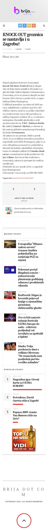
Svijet (28, 49)
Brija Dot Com (24, 491)
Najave (16, 394)
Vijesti (21, 343)
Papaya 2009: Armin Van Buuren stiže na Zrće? (25, 415)
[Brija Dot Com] (24, 10)
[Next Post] (34, 188)
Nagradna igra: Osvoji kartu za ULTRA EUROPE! (26, 382)
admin (19, 49)
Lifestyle (22, 266)
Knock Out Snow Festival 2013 (23, 178)
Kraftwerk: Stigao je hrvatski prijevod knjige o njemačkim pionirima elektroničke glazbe (30, 301)
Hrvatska (22, 292)
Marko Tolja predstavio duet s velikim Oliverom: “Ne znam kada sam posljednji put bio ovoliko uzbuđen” (30, 354)
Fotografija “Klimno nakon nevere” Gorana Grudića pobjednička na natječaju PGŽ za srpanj (30, 252)
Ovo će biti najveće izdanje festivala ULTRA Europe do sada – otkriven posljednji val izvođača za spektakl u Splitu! (30, 327)
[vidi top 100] (24, 439)
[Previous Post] (13, 188)
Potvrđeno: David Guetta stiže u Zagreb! (26, 399)
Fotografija (23, 240)
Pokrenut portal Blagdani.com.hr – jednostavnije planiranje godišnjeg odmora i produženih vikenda (31, 277)
